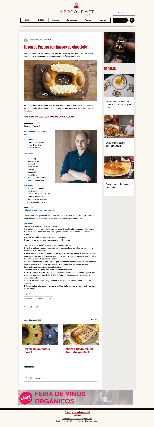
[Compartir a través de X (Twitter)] (31, 306)
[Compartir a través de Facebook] (25, 306)
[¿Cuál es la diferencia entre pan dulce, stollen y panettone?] (81, 334)
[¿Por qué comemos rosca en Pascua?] (40, 334)
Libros (49, 298)
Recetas (28, 298)
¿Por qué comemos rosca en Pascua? (37, 351)
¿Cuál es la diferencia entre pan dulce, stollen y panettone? (79, 351)
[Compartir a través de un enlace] (37, 306)
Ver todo (94, 319)
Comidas (39, 298)
